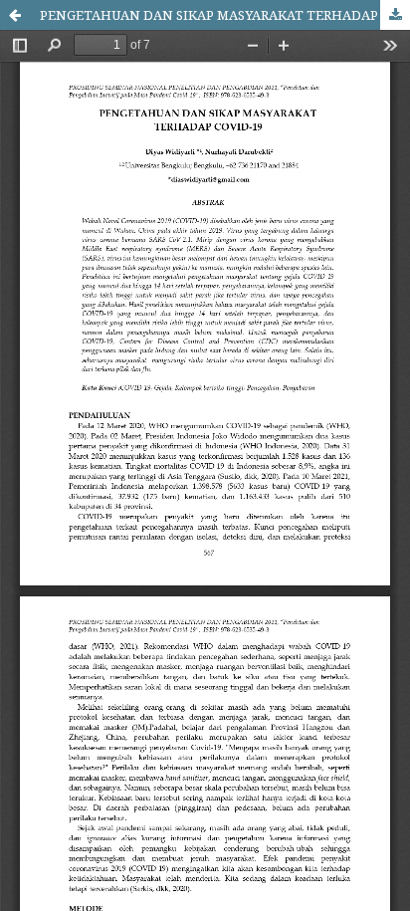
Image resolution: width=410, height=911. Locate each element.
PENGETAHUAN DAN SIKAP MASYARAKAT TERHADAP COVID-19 (225, 15)
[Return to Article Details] (15, 15)
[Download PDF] (395, 15)
